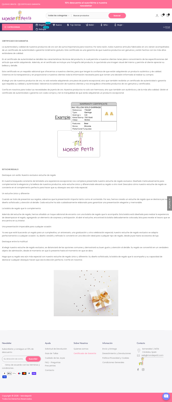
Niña (105, 25)
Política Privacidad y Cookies (115, 358)
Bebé (91, 25)
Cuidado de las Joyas (55, 358)
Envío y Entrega (109, 348)
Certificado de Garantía (85, 353)
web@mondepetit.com (152, 355)
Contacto (49, 370)
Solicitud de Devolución (56, 348)
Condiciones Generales (113, 362)
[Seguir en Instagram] (143, 369)
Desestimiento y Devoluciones (116, 353)
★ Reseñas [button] (169, 203)
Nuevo (59, 25)
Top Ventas (75, 25)
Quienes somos (81, 348)
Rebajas (43, 29)
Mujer (119, 25)
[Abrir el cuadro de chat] (166, 396)
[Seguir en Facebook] (138, 369)
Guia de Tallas (51, 353)
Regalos (44, 24)
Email (167, 27)
